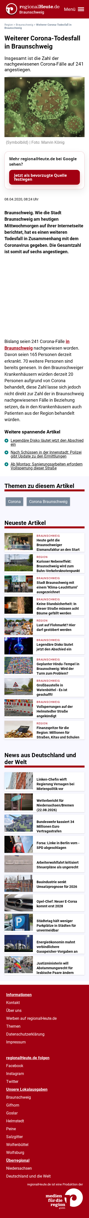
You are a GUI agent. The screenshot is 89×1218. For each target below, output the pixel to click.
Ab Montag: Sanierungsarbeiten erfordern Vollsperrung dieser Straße (47, 466)
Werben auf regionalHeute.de (31, 1018)
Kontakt (13, 1002)
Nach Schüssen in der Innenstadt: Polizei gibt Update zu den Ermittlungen (46, 454)
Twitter (12, 1081)
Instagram (15, 1073)
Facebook (14, 1065)
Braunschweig (24, 24)
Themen (13, 1026)
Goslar (12, 1113)
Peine (11, 1129)
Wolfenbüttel (17, 1144)
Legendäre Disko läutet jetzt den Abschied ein (47, 442)
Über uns (14, 1010)
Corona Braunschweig (48, 501)
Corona (14, 501)
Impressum (16, 1042)
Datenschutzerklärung (25, 1034)
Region (8, 24)
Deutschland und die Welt (28, 1176)
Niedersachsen (19, 1168)
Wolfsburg (15, 1152)
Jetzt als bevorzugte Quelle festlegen (40, 177)
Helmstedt (15, 1121)
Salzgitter (14, 1136)
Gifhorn (12, 1105)
